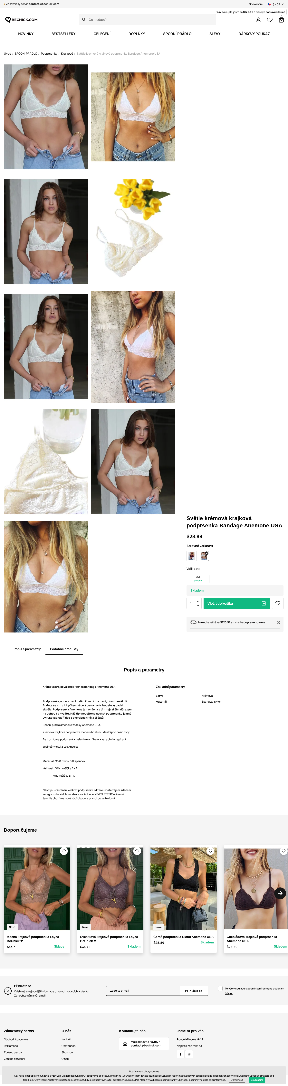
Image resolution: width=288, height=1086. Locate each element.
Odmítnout (237, 1079)
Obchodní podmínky (16, 1039)
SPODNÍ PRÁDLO (26, 53)
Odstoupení (69, 1046)
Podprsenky (49, 53)
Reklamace (11, 1046)
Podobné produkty (64, 649)
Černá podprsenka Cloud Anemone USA (183, 937)
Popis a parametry (27, 649)
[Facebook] (181, 1054)
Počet (191, 603)
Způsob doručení (14, 1059)
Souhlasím (257, 1079)
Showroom (256, 4)
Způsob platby (13, 1052)
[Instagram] (189, 1054)
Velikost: (193, 568)
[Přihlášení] (258, 20)
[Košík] (281, 20)
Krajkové (67, 53)
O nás (65, 1059)
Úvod (7, 53)
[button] (64, 851)
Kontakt (67, 1039)
